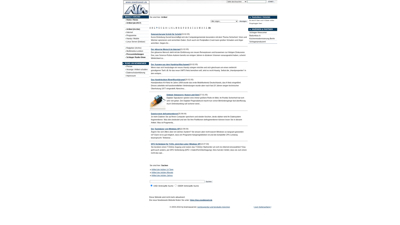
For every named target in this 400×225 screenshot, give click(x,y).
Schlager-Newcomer (258, 32)
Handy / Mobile (132, 39)
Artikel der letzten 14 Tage (162, 169)
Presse (129, 66)
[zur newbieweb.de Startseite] (136, 13)
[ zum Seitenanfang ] (262, 207)
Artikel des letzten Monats (162, 172)
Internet (129, 32)
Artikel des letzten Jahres (162, 175)
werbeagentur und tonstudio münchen (214, 207)
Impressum (131, 76)
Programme (131, 35)
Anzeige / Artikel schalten (137, 69)
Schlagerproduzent (257, 42)
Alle (209, 28)
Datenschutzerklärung (135, 73)
